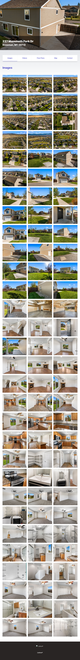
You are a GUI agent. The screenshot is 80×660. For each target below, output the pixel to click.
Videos (24, 58)
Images (10, 58)
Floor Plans (40, 58)
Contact (70, 58)
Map (55, 58)
